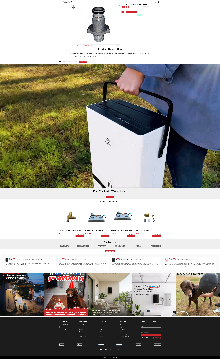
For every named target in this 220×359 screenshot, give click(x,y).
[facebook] (153, 338)
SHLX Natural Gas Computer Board (95, 230)
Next (217, 263)
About (101, 327)
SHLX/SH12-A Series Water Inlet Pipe (70, 230)
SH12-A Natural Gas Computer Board (121, 230)
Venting (81, 329)
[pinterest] (160, 338)
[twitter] (155, 338)
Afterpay (102, 336)
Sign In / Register (124, 327)
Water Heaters (82, 327)
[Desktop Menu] (60, 2)
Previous (3, 263)
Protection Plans (83, 336)
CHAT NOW (110, 196)
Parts (80, 334)
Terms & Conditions (145, 332)
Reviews (74, 61)
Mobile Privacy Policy (125, 336)
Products (102, 324)
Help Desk (63, 329)
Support (102, 334)
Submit (151, 334)
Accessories (82, 331)
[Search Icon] (154, 1)
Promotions (123, 324)
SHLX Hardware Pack (142, 230)
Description (66, 61)
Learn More (110, 353)
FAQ (101, 338)
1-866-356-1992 (64, 324)
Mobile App (102, 331)
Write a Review (110, 251)
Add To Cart (83, 61)
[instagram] (157, 338)
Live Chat (63, 327)
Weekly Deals (82, 324)
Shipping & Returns (125, 331)
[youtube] (159, 338)
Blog (101, 329)
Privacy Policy (123, 334)
